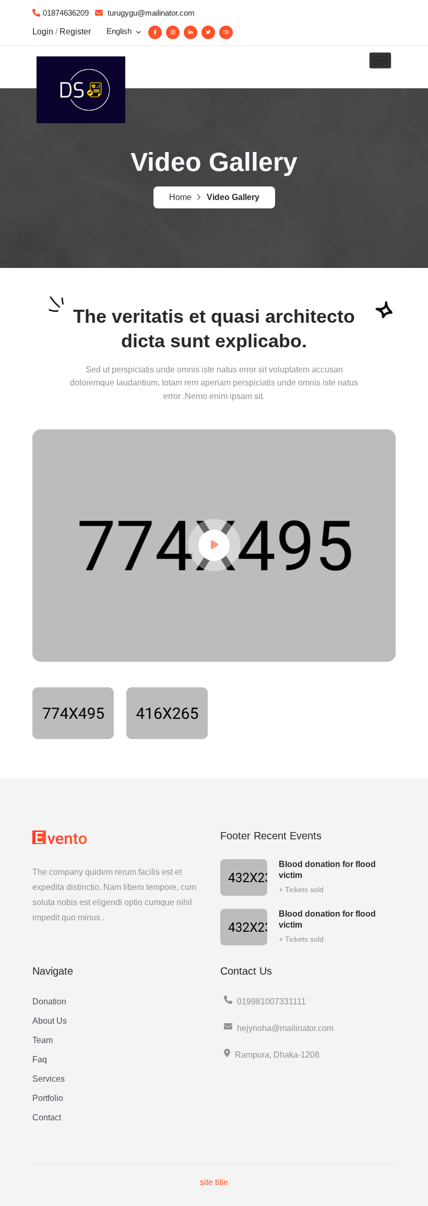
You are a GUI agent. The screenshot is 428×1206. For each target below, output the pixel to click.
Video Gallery (233, 197)
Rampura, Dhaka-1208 (277, 1054)
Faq (39, 1059)
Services (48, 1078)
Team (42, 1040)
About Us (49, 1020)
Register (75, 31)
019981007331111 (271, 1001)
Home (180, 197)
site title (214, 1182)
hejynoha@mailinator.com (285, 1028)
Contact (46, 1117)
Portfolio (47, 1098)
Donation (49, 1001)
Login (42, 31)
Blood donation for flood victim (327, 870)
